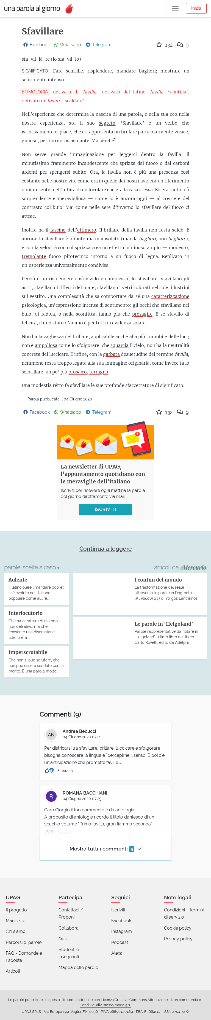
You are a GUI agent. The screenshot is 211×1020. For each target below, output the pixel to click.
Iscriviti (118, 910)
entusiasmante (73, 140)
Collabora (69, 928)
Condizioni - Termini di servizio (184, 913)
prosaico (77, 372)
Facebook (121, 920)
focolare (97, 189)
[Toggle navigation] (175, 8)
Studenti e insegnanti (69, 953)
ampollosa (46, 345)
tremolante (34, 256)
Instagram (121, 931)
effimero (86, 230)
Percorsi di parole (23, 942)
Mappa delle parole (78, 967)
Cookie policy (177, 928)
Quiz (63, 938)
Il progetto (16, 910)
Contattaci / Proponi (71, 913)
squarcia (119, 345)
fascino (58, 230)
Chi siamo (16, 931)
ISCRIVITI (105, 509)
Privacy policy (178, 938)
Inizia (196, 8)
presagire (142, 314)
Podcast (119, 942)
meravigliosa (72, 198)
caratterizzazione (170, 296)
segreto (107, 123)
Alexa (117, 953)
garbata (111, 354)
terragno (98, 372)
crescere (172, 198)
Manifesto (16, 920)
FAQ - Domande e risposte (24, 957)
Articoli (13, 971)
